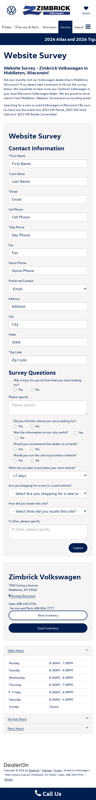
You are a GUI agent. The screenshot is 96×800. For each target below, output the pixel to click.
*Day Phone (16, 227)
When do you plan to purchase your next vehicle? (42, 467)
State (12, 334)
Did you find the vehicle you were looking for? (45, 421)
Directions (50, 27)
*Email (13, 191)
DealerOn (34, 770)
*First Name (17, 156)
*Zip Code (15, 352)
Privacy (58, 770)
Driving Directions (22, 596)
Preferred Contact (21, 280)
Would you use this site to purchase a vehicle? (45, 455)
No (37, 389)
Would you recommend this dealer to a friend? (45, 444)
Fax (11, 245)
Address (14, 298)
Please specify (18, 397)
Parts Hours (16, 728)
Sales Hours (16, 650)
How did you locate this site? (28, 503)
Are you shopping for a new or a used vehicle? (40, 485)
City (11, 316)
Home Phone (17, 263)
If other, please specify (24, 521)
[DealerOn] (16, 764)
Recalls (8, 779)
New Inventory (48, 615)
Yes (20, 389)
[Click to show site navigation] (88, 27)
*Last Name (17, 173)
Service (66, 27)
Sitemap (46, 770)
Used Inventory (48, 628)
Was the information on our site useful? (41, 432)
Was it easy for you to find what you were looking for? (47, 382)
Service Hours (17, 719)
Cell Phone (16, 209)
